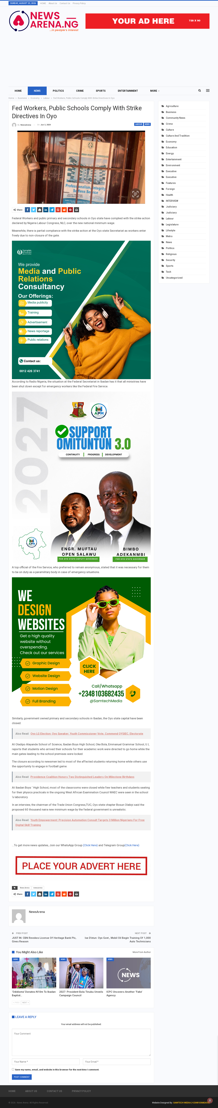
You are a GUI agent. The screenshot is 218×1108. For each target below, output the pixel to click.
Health (169, 195)
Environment (173, 165)
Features (171, 183)
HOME (43, 3)
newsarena (37, 888)
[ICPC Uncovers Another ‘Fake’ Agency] (128, 973)
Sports (101, 90)
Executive (171, 171)
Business (171, 112)
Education (171, 147)
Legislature (172, 224)
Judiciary (171, 206)
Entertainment (128, 90)
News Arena (24, 888)
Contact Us (65, 3)
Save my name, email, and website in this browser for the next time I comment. (57, 1069)
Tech (168, 271)
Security (170, 260)
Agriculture (172, 106)
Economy (171, 141)
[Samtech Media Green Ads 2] (81, 646)
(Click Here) (90, 845)
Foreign (170, 189)
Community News (175, 118)
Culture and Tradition (178, 135)
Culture (170, 129)
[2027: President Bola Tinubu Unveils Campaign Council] (81, 973)
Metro (169, 236)
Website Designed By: (162, 1103)
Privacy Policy (79, 3)
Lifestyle (170, 230)
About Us (53, 3)
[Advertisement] (109, 57)
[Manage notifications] (210, 1100)
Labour (138, 124)
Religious (171, 254)
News (37, 90)
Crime (80, 90)
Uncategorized (174, 277)
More (153, 90)
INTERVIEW (172, 201)
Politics (58, 90)
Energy (170, 153)
